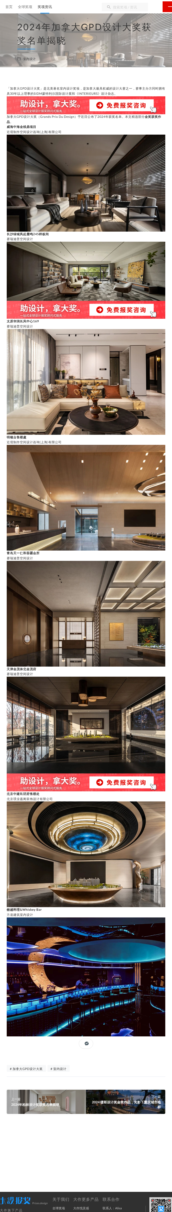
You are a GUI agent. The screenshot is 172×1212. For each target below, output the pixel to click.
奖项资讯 (45, 7)
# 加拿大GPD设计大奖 (26, 1069)
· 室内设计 (29, 59)
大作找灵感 (81, 1208)
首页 (9, 7)
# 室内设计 (59, 1069)
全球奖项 (25, 7)
